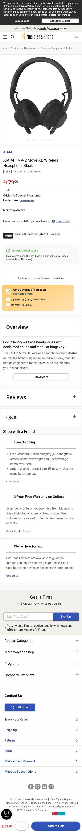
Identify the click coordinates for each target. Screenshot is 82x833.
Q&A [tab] (11, 417)
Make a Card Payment (20, 761)
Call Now (21, 707)
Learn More (12, 481)
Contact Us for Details (18, 531)
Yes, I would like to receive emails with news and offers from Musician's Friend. (39, 628)
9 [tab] (49, 140)
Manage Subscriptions (20, 771)
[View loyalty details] (58, 235)
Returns (10, 740)
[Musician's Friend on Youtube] (44, 786)
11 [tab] (55, 140)
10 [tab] (52, 140)
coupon (54, 28)
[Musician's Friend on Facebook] (30, 786)
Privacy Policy (26, 6)
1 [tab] (28, 140)
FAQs (8, 751)
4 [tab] (36, 140)
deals (43, 28)
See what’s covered (23, 294)
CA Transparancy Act (20, 806)
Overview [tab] (17, 327)
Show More (41, 376)
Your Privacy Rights (65, 803)
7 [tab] (44, 140)
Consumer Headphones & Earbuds (57, 48)
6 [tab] (41, 140)
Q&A (7, 171)
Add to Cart (56, 826)
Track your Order (16, 719)
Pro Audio (15, 48)
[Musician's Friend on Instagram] (51, 786)
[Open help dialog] (6, 814)
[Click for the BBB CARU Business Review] (58, 813)
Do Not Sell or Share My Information (28, 799)
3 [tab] (33, 140)
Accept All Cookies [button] (60, 21)
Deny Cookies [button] (22, 21)
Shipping (11, 730)
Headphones (30, 48)
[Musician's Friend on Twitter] (37, 786)
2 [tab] (31, 140)
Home (4, 48)
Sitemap (39, 806)
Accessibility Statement (60, 806)
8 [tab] (47, 140)
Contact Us (12, 575)
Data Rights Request (61, 799)
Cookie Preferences (59, 15)
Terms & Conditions (41, 803)
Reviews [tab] (16, 397)
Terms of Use (40, 15)
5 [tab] (39, 140)
